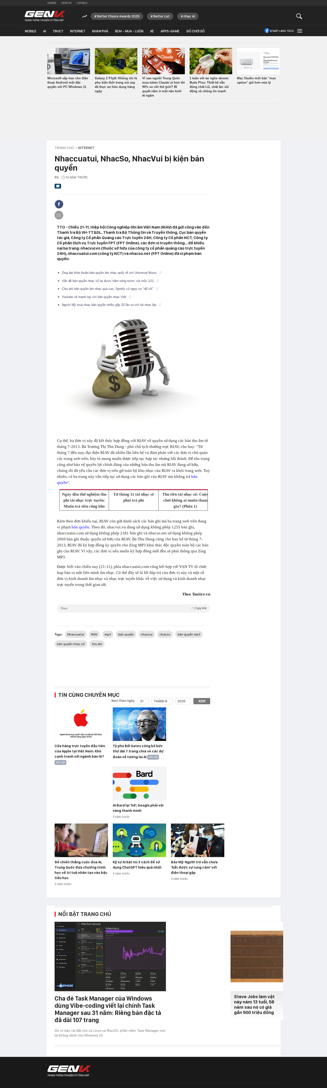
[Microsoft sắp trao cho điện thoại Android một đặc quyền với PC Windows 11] (68, 61)
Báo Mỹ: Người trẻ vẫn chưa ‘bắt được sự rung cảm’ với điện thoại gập (194, 867)
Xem (201, 701)
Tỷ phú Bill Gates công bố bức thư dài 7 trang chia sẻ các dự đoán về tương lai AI (138, 751)
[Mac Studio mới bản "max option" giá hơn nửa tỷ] (258, 61)
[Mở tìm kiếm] (299, 16)
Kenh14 (66, 3)
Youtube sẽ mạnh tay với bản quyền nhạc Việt (94, 297)
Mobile (30, 31)
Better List (161, 16)
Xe (152, 31)
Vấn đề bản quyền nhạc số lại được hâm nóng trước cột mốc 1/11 (108, 281)
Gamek (51, 3)
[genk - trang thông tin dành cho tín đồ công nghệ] (69, 1071)
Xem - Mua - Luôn (129, 31)
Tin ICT (58, 31)
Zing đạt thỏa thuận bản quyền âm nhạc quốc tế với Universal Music (110, 273)
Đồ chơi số (195, 31)
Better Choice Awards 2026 (118, 16)
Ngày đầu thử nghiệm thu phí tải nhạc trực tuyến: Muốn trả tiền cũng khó (84, 500)
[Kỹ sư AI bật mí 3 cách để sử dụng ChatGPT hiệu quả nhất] (139, 841)
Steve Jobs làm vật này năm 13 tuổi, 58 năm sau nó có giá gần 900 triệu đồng (254, 1004)
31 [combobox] (142, 701)
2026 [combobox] (181, 701)
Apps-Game (170, 31)
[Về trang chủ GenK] (45, 16)
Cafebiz (82, 3)
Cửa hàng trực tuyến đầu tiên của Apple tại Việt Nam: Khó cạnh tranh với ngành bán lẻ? (80, 751)
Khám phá (100, 31)
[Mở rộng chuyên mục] (299, 30)
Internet (77, 31)
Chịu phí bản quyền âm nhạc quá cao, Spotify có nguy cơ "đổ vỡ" (108, 289)
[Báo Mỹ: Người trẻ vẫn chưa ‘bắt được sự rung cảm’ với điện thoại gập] (197, 841)
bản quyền (80, 527)
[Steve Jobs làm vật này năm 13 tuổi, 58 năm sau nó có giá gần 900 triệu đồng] (257, 956)
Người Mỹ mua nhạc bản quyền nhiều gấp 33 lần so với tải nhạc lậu (109, 305)
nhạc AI (189, 16)
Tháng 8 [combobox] (160, 701)
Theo (134, 608)
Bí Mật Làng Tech (282, 31)
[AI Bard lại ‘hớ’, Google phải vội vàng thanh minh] (139, 784)
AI (44, 31)
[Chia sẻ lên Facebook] (59, 204)
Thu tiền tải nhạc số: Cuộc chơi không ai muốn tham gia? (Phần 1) (185, 500)
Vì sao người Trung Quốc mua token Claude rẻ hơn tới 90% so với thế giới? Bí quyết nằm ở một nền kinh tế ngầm (163, 86)
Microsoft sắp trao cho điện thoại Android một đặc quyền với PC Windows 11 (67, 82)
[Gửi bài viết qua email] (58, 187)
